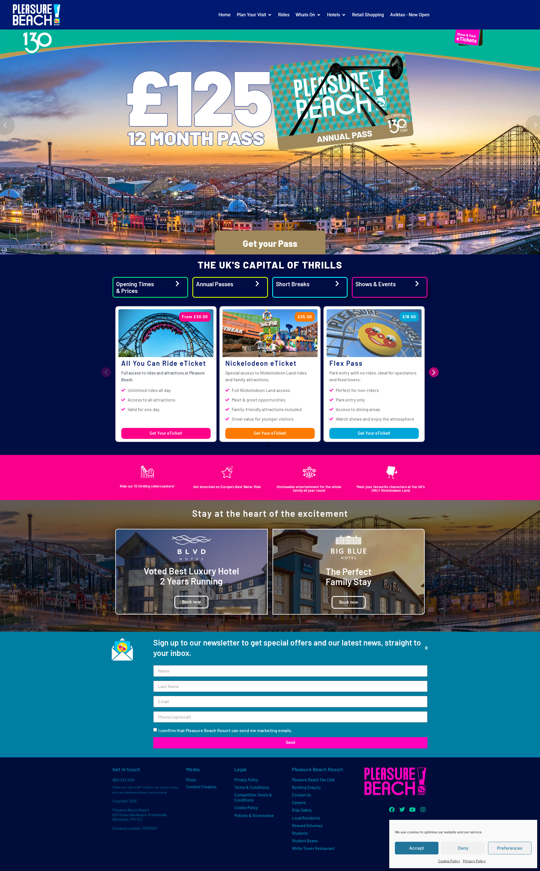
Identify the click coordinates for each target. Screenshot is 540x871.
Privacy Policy (474, 861)
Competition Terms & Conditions (253, 797)
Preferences (509, 848)
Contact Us (301, 795)
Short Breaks (292, 283)
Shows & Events (376, 283)
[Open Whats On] (318, 15)
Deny (463, 848)
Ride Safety (302, 810)
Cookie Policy (449, 861)
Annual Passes (214, 283)
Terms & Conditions (251, 787)
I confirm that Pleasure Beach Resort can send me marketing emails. (225, 730)
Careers (299, 802)
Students (300, 833)
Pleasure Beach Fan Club (313, 779)
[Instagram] (423, 809)
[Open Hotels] (343, 15)
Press (191, 779)
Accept (416, 848)
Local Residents (306, 818)
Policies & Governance (254, 815)
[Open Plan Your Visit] (269, 15)
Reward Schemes (307, 825)
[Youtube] (412, 809)
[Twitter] (402, 809)
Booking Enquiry (306, 787)
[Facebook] (391, 809)
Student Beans (305, 840)
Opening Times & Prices (135, 287)
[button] (106, 372)
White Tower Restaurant (313, 848)
